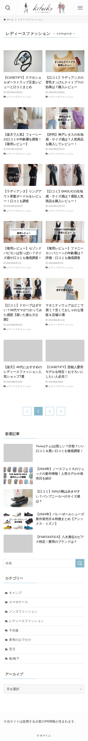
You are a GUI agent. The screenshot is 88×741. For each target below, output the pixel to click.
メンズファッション (23, 611)
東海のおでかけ (20, 639)
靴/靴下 (14, 658)
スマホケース (18, 602)
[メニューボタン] (80, 8)
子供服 (14, 630)
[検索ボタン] (8, 8)
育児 (12, 649)
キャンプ (15, 593)
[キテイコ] (44, 8)
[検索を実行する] (79, 563)
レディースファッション (26, 621)
